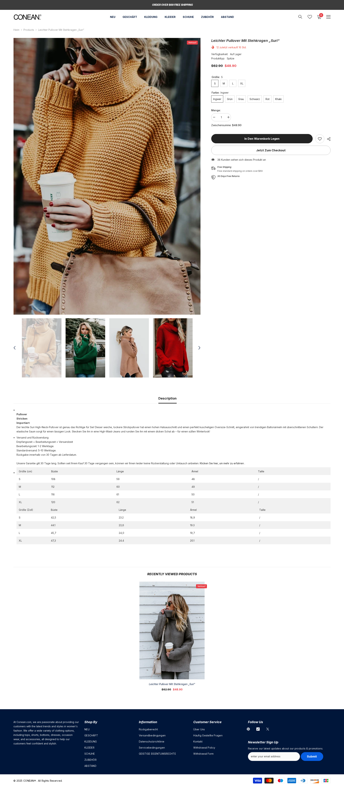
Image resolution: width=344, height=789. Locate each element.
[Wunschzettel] (310, 17)
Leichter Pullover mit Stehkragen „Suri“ (172, 684)
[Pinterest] (248, 729)
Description (167, 398)
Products (28, 29)
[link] (319, 138)
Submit (312, 756)
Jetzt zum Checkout (271, 150)
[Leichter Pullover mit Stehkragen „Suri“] (172, 630)
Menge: (216, 110)
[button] (14, 347)
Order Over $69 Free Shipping (172, 4)
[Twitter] (267, 729)
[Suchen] (300, 16)
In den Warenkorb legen (262, 138)
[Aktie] (327, 139)
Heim (16, 29)
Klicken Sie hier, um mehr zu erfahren (222, 463)
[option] (107, 176)
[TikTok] (258, 729)
